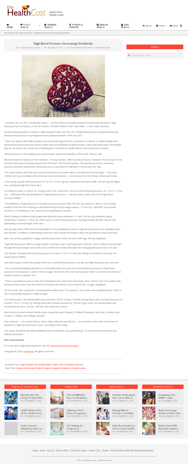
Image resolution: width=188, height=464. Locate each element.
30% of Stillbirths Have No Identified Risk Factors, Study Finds (77, 399)
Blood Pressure (78, 47)
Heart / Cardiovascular (98, 47)
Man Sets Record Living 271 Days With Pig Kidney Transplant (32, 398)
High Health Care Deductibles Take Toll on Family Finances (51, 364)
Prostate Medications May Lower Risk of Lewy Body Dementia (123, 398)
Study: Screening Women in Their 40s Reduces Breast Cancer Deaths (169, 414)
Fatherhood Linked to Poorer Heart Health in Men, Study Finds (123, 428)
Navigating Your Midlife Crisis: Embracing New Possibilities (166, 399)
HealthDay (28, 351)
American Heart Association (65, 345)
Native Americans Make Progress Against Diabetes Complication (51, 368)
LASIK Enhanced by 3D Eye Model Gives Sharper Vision (31, 413)
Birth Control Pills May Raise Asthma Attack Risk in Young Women (169, 430)
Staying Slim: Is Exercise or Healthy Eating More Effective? (122, 414)
